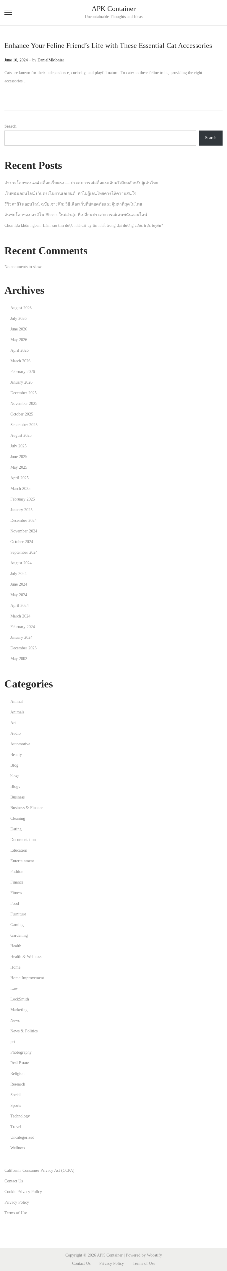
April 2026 (19, 350)
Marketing (18, 1010)
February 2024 (22, 627)
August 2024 (21, 563)
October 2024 (21, 542)
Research (17, 1084)
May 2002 (18, 658)
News (15, 1020)
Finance (16, 882)
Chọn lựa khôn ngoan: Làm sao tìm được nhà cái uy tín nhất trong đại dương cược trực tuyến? (83, 225)
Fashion (16, 871)
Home (15, 967)
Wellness (17, 1148)
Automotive (20, 744)
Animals (17, 712)
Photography (21, 1052)
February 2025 (22, 499)
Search (10, 126)
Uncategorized (22, 1137)
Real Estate (19, 1063)
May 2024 (18, 595)
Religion (17, 1073)
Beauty (16, 754)
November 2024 (23, 531)
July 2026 (18, 318)
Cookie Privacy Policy (23, 1191)
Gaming (17, 925)
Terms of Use (15, 1213)
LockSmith (19, 999)
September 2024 (24, 552)
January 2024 (21, 637)
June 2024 (18, 584)
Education (18, 850)
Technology (20, 1116)
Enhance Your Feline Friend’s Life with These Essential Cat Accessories (108, 45)
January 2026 (21, 382)
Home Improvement (27, 978)
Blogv (15, 786)
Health (15, 946)
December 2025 (23, 393)
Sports (15, 1105)
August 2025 (21, 435)
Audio (15, 733)
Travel (15, 1127)
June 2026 (18, 329)
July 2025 (18, 446)
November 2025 (23, 403)
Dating (16, 829)
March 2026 (20, 361)
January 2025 (21, 510)
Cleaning (17, 818)
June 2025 (18, 456)
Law (14, 988)
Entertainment (22, 861)
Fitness (16, 893)
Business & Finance (26, 808)
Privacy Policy (16, 1202)
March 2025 (20, 488)
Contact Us (13, 1181)
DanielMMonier (51, 60)
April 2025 (19, 478)
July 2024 (18, 573)
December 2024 (23, 520)
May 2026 (18, 340)
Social (15, 1095)
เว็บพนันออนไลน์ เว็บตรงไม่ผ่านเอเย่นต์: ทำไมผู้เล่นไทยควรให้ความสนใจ (70, 193)
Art (13, 723)
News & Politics (24, 1031)
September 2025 (24, 425)
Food (14, 903)
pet (12, 1041)
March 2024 (20, 616)
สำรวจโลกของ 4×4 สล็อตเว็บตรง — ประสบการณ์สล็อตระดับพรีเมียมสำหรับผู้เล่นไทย (81, 183)
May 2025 (18, 467)
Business (17, 797)
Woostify (154, 1255)
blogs (14, 776)
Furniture (18, 914)
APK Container (114, 8)
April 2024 (19, 605)
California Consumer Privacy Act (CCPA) (39, 1170)
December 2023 (23, 648)
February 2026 (22, 371)
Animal (16, 701)
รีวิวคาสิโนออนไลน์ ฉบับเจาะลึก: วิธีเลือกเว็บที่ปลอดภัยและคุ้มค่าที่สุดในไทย (73, 204)
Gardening (19, 935)
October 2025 (21, 414)
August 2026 (21, 308)
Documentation (23, 839)
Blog (14, 765)
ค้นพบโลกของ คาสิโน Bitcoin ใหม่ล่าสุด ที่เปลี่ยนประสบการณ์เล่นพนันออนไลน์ (75, 215)
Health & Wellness (25, 956)
